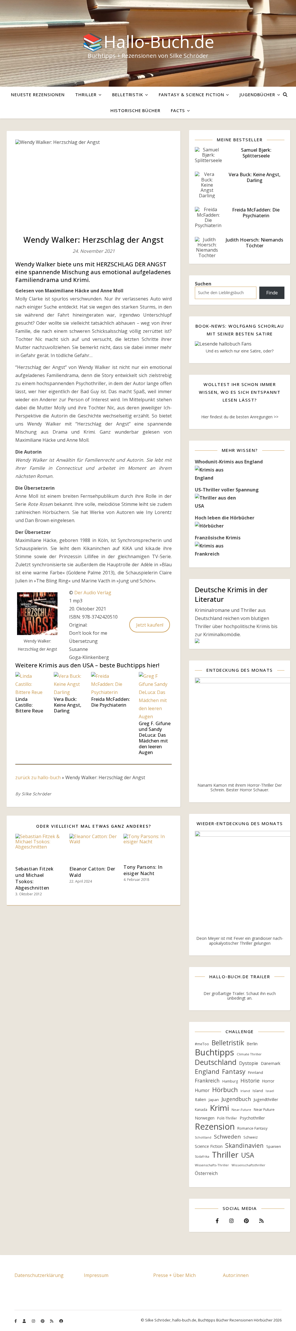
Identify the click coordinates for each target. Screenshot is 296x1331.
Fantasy (233, 1072)
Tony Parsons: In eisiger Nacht (142, 870)
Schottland (203, 1137)
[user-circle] (61, 1320)
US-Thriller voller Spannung (227, 490)
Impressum (96, 1275)
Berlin (252, 1043)
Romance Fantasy (252, 1128)
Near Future (264, 1109)
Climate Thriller (249, 1054)
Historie (250, 1080)
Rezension (215, 1126)
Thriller (86, 94)
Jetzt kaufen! (149, 625)
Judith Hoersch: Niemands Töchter (254, 243)
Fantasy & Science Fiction (191, 94)
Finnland (255, 1072)
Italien (200, 1099)
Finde (272, 292)
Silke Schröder (36, 794)
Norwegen (204, 1118)
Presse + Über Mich (174, 1275)
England (207, 1072)
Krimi (219, 1108)
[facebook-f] (16, 1320)
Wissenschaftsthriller (248, 1165)
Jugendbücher (257, 94)
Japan (214, 1099)
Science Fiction (209, 1146)
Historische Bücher (135, 110)
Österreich (206, 1173)
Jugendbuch (236, 1099)
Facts (178, 110)
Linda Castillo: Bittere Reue (29, 705)
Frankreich (207, 1080)
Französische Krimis (217, 537)
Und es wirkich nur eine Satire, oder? (239, 351)
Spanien (273, 1146)
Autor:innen (236, 1275)
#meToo (202, 1044)
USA (247, 1155)
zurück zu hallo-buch (38, 777)
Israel (270, 1091)
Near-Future (241, 1109)
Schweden (227, 1136)
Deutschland (215, 1062)
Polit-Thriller (227, 1118)
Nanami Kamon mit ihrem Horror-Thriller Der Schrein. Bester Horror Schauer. (239, 787)
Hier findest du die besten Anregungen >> (239, 416)
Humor (202, 1090)
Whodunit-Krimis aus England (229, 461)
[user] (25, 1320)
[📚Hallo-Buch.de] (148, 43)
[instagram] (34, 1320)
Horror (268, 1081)
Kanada (201, 1109)
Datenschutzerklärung (39, 1275)
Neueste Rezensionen (38, 94)
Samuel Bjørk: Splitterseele (256, 153)
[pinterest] (43, 1320)
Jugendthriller (266, 1099)
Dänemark (270, 1063)
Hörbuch (225, 1089)
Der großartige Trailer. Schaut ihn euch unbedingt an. (240, 996)
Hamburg (230, 1081)
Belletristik (127, 94)
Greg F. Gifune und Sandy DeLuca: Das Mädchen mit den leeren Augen (155, 737)
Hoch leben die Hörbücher (224, 518)
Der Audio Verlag (92, 592)
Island (258, 1090)
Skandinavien (244, 1145)
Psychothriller (252, 1118)
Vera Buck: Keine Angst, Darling (67, 705)
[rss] (52, 1320)
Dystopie (248, 1063)
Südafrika (202, 1156)
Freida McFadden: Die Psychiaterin (110, 702)
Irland (245, 1091)
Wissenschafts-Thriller (212, 1165)
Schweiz (250, 1137)
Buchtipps (214, 1052)
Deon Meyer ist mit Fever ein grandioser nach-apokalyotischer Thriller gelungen (239, 940)
